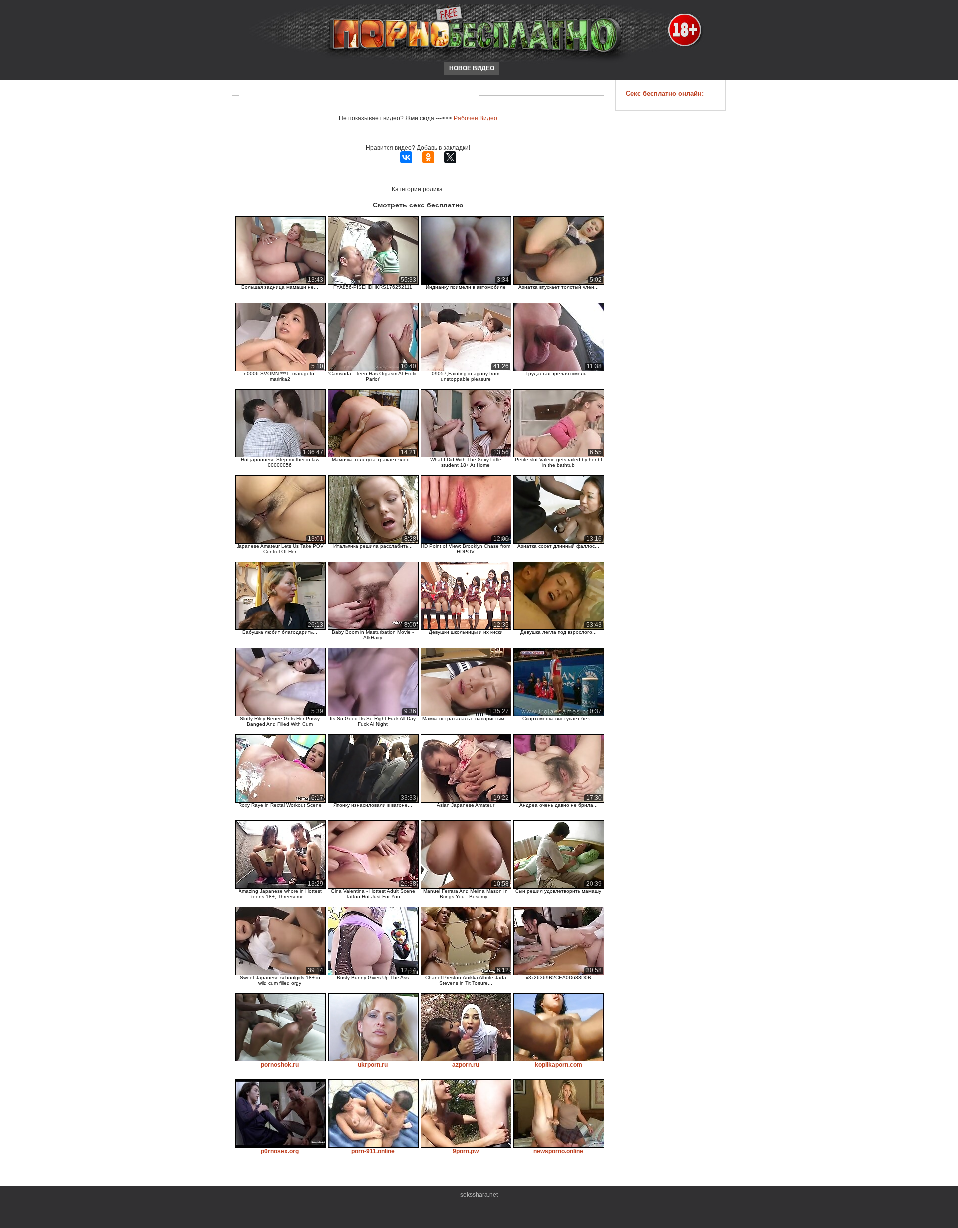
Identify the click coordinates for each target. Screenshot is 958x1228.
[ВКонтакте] (406, 157)
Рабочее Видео (475, 118)
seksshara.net (479, 1194)
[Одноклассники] (428, 157)
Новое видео (471, 68)
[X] (450, 157)
